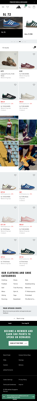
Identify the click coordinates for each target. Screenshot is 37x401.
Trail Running (17, 288)
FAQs (4, 360)
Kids (26, 280)
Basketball (16, 299)
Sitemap (21, 360)
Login (10, 323)
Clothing (4, 280)
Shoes (15, 280)
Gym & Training (16, 292)
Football (4, 284)
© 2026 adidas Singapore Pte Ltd (10, 390)
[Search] (29, 7)
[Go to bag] (34, 7)
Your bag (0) (25, 323)
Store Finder (7, 355)
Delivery (21, 365)
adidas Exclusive (8, 370)
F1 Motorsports (30, 291)
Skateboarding (30, 284)
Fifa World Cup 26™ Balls (30, 299)
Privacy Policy (23, 379)
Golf (3, 288)
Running (4, 299)
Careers (5, 365)
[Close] (4, 396)
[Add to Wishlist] (15, 54)
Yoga (14, 295)
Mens (3, 291)
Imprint (21, 384)
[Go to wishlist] (7, 7)
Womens (28, 288)
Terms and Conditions (9, 384)
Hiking (4, 295)
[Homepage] (18, 7)
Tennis (15, 284)
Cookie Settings (7, 379)
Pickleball (28, 295)
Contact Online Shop (25, 355)
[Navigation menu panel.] (3, 7)
